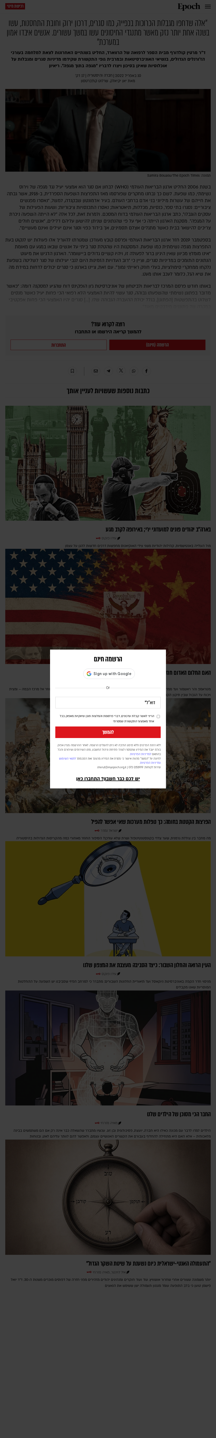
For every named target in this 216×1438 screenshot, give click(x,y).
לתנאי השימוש (67, 759)
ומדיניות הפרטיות (150, 763)
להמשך (108, 732)
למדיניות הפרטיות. (140, 754)
